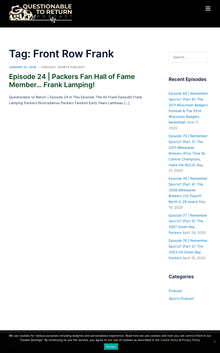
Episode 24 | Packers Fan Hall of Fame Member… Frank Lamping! (72, 80)
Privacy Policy (191, 340)
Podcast (48, 67)
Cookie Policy (169, 340)
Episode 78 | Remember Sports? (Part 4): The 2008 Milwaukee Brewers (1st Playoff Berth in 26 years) (188, 190)
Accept (111, 346)
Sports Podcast (71, 67)
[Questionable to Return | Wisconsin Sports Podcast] (40, 13)
